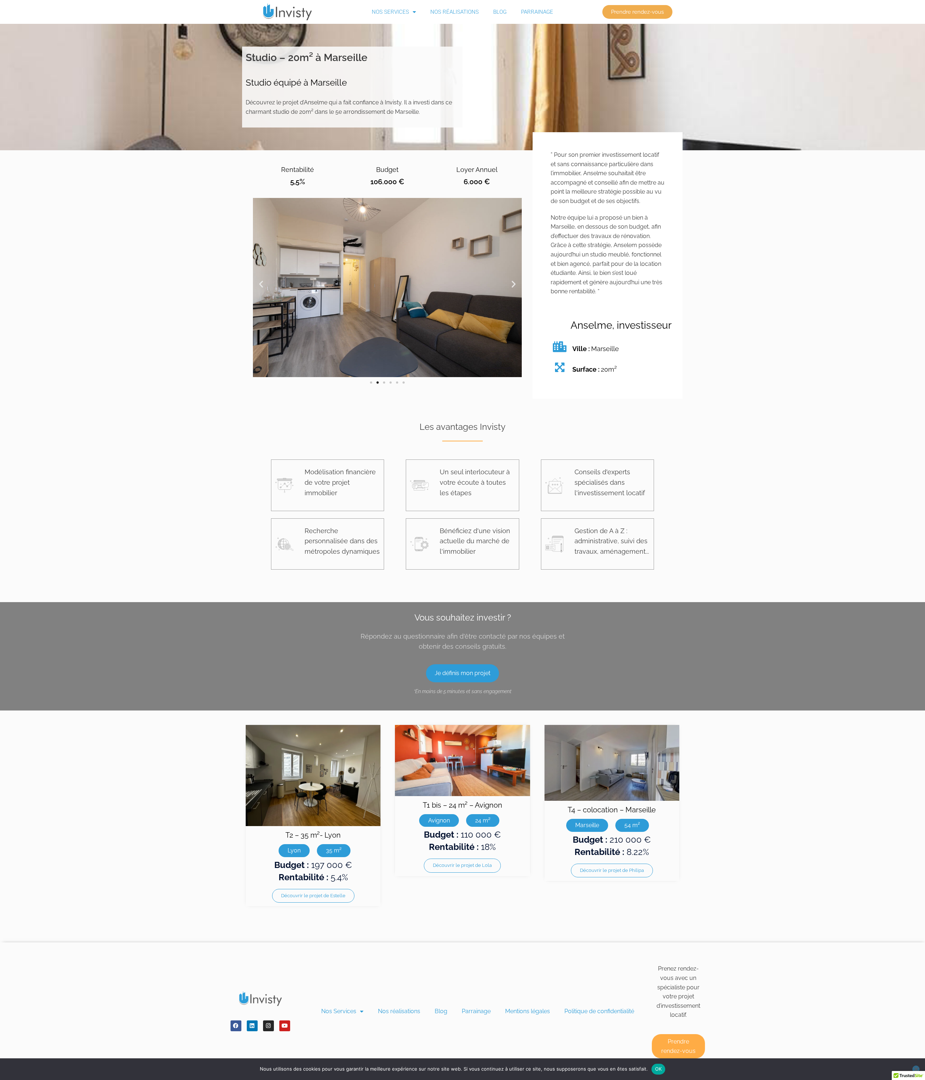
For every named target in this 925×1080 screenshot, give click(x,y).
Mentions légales (527, 1011)
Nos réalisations (454, 12)
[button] (261, 284)
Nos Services (390, 12)
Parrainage (537, 12)
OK (658, 1069)
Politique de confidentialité (599, 1011)
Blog (500, 12)
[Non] (916, 1069)
